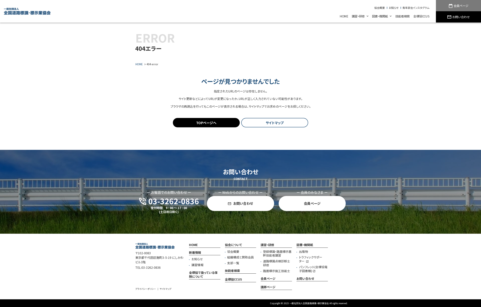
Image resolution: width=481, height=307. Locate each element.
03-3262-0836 (151, 267)
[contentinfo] (240, 270)
